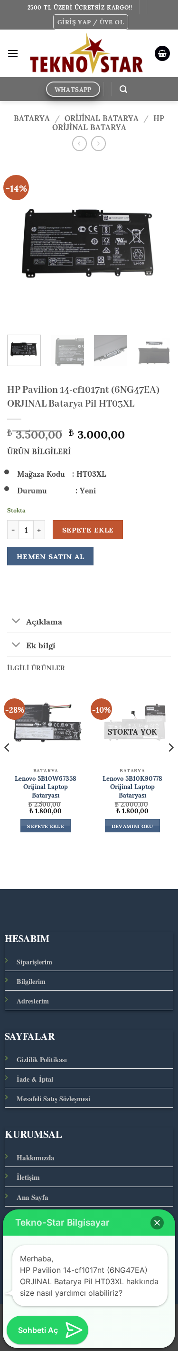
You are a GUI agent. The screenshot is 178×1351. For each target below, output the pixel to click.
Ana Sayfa (32, 1197)
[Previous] (22, 242)
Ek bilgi (41, 644)
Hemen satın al (50, 556)
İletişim (28, 1177)
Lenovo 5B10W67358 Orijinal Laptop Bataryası (45, 786)
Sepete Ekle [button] (45, 825)
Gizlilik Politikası (42, 1059)
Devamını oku (132, 825)
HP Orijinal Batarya (108, 122)
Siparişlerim (34, 962)
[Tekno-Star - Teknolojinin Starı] (86, 53)
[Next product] (79, 143)
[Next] (155, 242)
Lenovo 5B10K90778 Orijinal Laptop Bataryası (132, 786)
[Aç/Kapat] (16, 622)
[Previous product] (98, 143)
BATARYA (32, 117)
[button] (90, 22)
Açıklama (44, 621)
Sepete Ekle (88, 529)
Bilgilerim (31, 981)
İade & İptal (35, 1079)
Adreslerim (33, 1001)
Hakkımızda (36, 1157)
